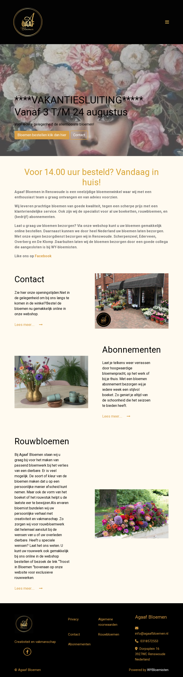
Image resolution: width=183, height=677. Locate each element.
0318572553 (148, 641)
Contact (79, 135)
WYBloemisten (157, 670)
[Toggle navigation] (167, 22)
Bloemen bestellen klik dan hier (41, 135)
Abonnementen (79, 644)
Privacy (73, 619)
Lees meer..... (25, 325)
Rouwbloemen (108, 634)
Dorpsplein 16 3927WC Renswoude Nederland (150, 654)
